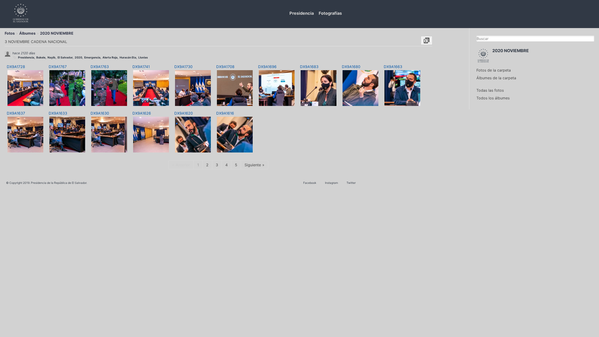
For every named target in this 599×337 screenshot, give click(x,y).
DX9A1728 (16, 66)
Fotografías (330, 13)
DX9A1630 (100, 113)
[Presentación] (426, 40)
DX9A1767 (58, 66)
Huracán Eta (128, 57)
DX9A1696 (267, 66)
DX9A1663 (393, 66)
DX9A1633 (58, 113)
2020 (78, 57)
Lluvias (143, 57)
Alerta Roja (109, 57)
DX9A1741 (141, 66)
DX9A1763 (100, 66)
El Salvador (65, 57)
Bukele (40, 57)
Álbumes (27, 33)
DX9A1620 (183, 113)
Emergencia (92, 57)
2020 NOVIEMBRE (56, 33)
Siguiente (253, 165)
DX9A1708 (225, 66)
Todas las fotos (490, 90)
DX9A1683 (309, 66)
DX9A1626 (141, 113)
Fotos (10, 33)
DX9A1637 (16, 113)
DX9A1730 (183, 66)
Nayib (51, 57)
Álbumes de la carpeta (496, 78)
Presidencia (301, 13)
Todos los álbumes (493, 98)
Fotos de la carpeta (493, 70)
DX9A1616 (225, 113)
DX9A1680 (351, 66)
